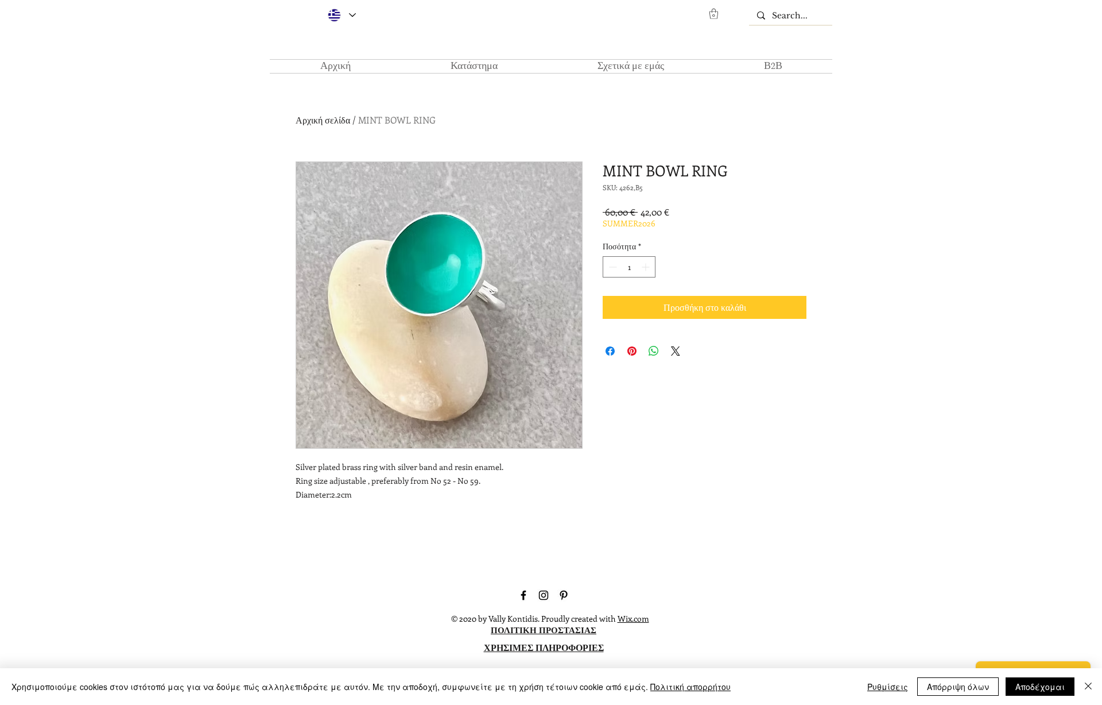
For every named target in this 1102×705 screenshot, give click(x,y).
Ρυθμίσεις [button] (887, 686)
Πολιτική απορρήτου (690, 686)
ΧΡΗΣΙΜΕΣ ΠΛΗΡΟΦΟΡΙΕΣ (544, 647)
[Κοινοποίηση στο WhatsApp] (654, 351)
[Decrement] (611, 267)
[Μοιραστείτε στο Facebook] (610, 351)
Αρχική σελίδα (323, 120)
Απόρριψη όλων (958, 686)
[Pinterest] (563, 595)
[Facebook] (523, 595)
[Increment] (646, 267)
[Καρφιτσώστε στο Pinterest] (632, 351)
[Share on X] (675, 351)
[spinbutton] (629, 267)
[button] (713, 14)
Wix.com (633, 618)
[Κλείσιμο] (1088, 686)
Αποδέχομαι (1040, 686)
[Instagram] (543, 595)
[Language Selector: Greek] (341, 15)
